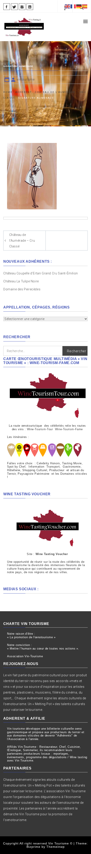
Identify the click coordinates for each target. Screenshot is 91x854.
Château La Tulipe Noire (21, 281)
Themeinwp (55, 846)
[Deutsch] (79, 6)
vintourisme (26, 79)
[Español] (85, 6)
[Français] (73, 6)
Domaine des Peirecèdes (21, 289)
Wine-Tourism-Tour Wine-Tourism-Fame (55, 429)
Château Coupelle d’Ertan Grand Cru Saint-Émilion (40, 273)
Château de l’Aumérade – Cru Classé (22, 240)
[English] (67, 6)
